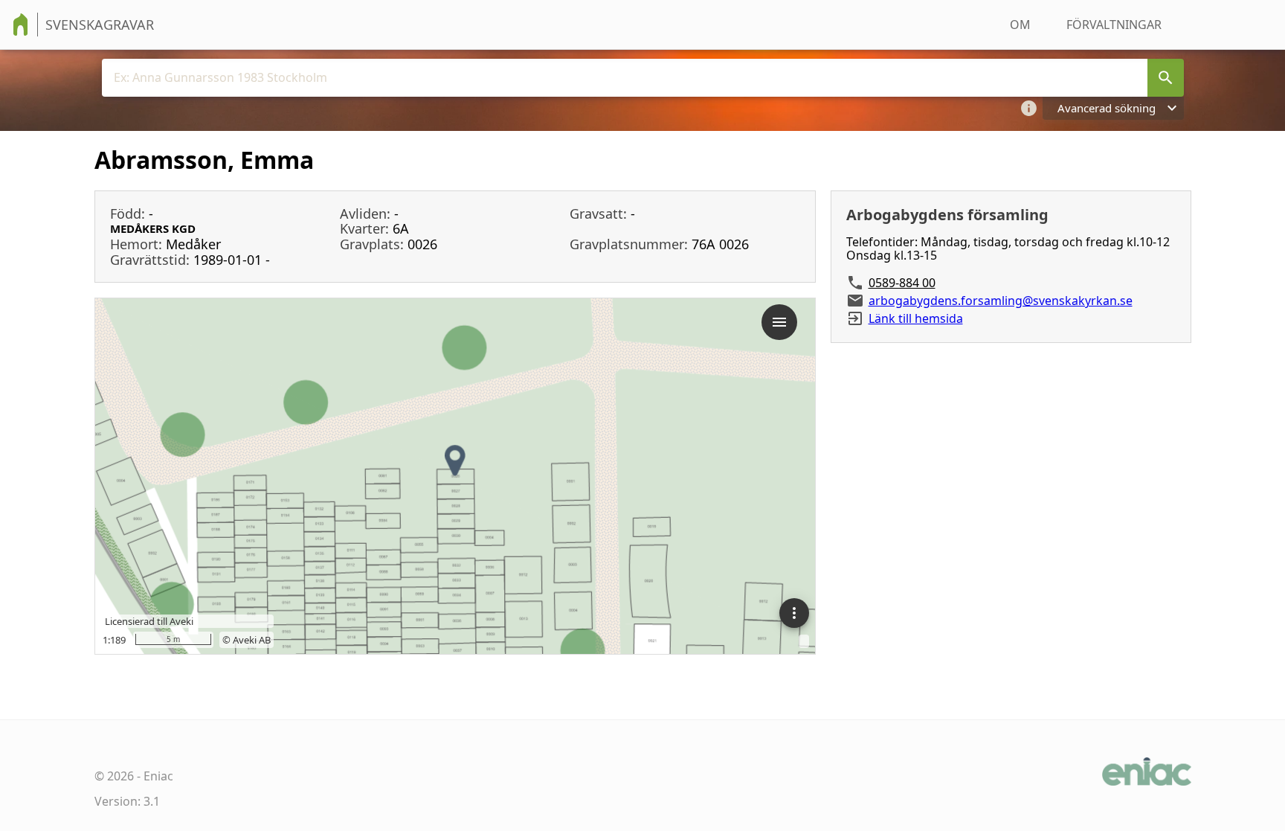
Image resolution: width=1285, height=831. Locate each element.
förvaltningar (1114, 24)
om (1020, 24)
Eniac (158, 776)
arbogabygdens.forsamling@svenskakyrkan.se (1001, 300)
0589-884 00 (902, 282)
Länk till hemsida (916, 318)
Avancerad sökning (1106, 107)
